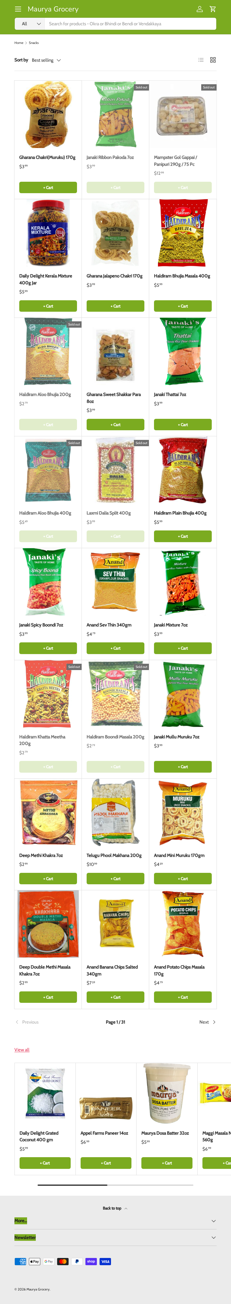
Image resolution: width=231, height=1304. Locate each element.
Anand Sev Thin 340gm (109, 625)
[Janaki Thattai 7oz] (183, 351)
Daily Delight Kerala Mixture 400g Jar (45, 279)
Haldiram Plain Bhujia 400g (180, 513)
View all (21, 1049)
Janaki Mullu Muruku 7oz (176, 737)
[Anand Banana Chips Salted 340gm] (115, 924)
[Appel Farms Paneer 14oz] (106, 1093)
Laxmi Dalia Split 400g (109, 513)
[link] (48, 1022)
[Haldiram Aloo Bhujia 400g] (48, 470)
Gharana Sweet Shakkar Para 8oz (114, 398)
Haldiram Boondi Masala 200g (115, 737)
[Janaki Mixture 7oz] (183, 582)
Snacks (34, 43)
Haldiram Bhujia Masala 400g (182, 276)
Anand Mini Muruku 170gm (179, 855)
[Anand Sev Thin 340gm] (115, 582)
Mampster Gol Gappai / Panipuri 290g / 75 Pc (175, 161)
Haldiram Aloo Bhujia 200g (45, 394)
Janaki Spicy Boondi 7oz (41, 625)
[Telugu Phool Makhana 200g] (115, 812)
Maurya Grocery (38, 1289)
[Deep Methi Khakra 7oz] (48, 812)
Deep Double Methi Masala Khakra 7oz (44, 970)
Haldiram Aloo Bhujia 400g (45, 513)
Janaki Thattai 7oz (170, 394)
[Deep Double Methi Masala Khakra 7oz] (48, 924)
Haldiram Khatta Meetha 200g (42, 740)
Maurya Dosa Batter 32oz (165, 1133)
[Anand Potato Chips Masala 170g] (183, 924)
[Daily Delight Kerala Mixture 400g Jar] (48, 233)
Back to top (112, 1208)
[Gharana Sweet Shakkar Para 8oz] (115, 351)
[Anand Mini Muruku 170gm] (183, 812)
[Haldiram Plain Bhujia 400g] (183, 470)
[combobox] (115, 24)
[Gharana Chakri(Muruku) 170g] (48, 114)
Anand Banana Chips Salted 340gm (112, 970)
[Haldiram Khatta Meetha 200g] (48, 694)
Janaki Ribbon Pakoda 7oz (110, 157)
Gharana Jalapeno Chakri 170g (115, 276)
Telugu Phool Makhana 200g (114, 855)
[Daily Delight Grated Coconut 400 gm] (45, 1093)
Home (18, 43)
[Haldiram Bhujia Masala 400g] (183, 233)
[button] (213, 9)
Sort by (21, 60)
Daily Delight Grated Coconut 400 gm (39, 1136)
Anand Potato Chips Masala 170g (179, 970)
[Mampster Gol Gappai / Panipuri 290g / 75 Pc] (183, 114)
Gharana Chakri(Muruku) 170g (47, 157)
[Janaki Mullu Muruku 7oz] (183, 694)
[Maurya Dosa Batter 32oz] (167, 1093)
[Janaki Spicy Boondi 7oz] (48, 582)
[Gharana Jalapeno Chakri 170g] (115, 233)
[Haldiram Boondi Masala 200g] (115, 694)
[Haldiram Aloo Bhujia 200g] (48, 351)
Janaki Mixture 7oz (171, 625)
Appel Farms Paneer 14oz (104, 1133)
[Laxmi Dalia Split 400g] (115, 470)
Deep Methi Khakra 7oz (41, 855)
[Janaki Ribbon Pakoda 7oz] (115, 114)
